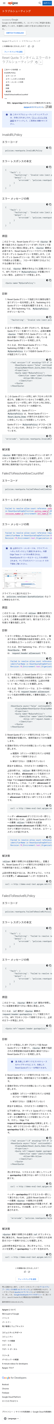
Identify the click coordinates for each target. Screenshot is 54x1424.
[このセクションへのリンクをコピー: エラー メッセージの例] (31, 198)
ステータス (6, 1345)
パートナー (6, 1322)
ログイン (47, 3)
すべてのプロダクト (10, 1401)
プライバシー (7, 1412)
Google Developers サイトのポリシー (28, 1295)
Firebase (5, 1393)
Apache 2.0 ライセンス (23, 1292)
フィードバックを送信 (13, 52)
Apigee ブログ (8, 1368)
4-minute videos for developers (15, 1364)
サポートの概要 (8, 1341)
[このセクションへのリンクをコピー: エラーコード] (20, 142)
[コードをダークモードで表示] (47, 147)
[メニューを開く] (4, 3)
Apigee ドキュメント (10, 41)
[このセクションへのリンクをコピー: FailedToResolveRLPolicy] (37, 896)
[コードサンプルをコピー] (50, 147)
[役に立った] (29, 46)
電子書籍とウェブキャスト (13, 1326)
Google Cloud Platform (11, 1397)
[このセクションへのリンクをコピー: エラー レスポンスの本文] (34, 161)
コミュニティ (7, 1337)
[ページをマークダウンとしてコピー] (36, 62)
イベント (5, 1318)
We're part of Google (10, 1314)
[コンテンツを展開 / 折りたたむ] (19, 69)
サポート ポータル (9, 1349)
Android (5, 1384)
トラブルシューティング (16, 11)
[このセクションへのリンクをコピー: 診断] (10, 294)
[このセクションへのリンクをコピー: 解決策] (12, 449)
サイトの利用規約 (23, 1412)
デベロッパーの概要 (10, 1360)
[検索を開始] (39, 3)
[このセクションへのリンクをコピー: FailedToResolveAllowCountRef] (46, 473)
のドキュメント (33, 107)
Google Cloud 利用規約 (42, 1412)
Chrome (5, 1389)
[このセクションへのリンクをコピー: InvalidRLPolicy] (24, 135)
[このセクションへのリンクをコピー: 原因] (10, 236)
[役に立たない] (33, 46)
